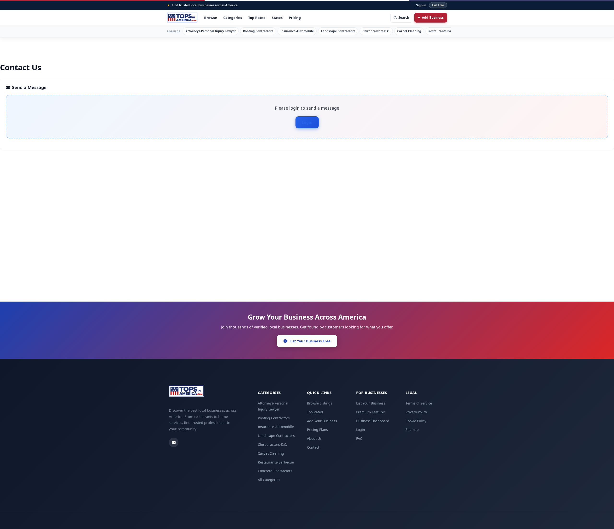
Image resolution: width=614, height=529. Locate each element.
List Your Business (370, 403)
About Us (314, 438)
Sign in (421, 5)
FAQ (359, 438)
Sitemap (412, 429)
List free (438, 5)
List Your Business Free (310, 341)
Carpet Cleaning (409, 31)
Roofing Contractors (258, 31)
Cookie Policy (416, 421)
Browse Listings (319, 403)
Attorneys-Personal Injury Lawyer (210, 31)
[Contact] (173, 442)
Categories (232, 17)
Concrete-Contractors (275, 471)
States (277, 17)
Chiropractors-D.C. (376, 31)
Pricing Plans (317, 429)
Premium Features (371, 412)
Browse (210, 17)
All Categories (269, 479)
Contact (313, 447)
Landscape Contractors (338, 31)
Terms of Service (419, 403)
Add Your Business (322, 421)
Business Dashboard (372, 421)
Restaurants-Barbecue (444, 31)
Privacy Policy (416, 412)
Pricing (295, 17)
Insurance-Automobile (297, 31)
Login (307, 122)
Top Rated (257, 17)
